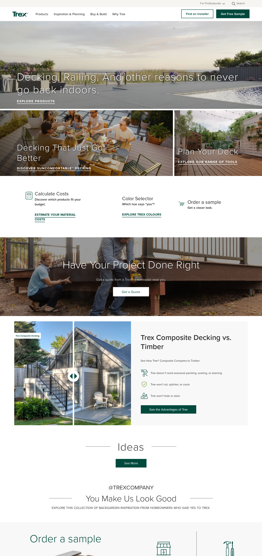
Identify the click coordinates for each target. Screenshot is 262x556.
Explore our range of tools (207, 183)
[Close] (256, 548)
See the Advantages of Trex (168, 430)
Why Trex (118, 14)
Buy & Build (98, 14)
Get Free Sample (233, 14)
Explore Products (36, 122)
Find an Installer (197, 14)
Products (42, 14)
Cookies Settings (162, 548)
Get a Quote (131, 312)
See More (131, 484)
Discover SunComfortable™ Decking (54, 189)
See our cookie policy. (23, 549)
